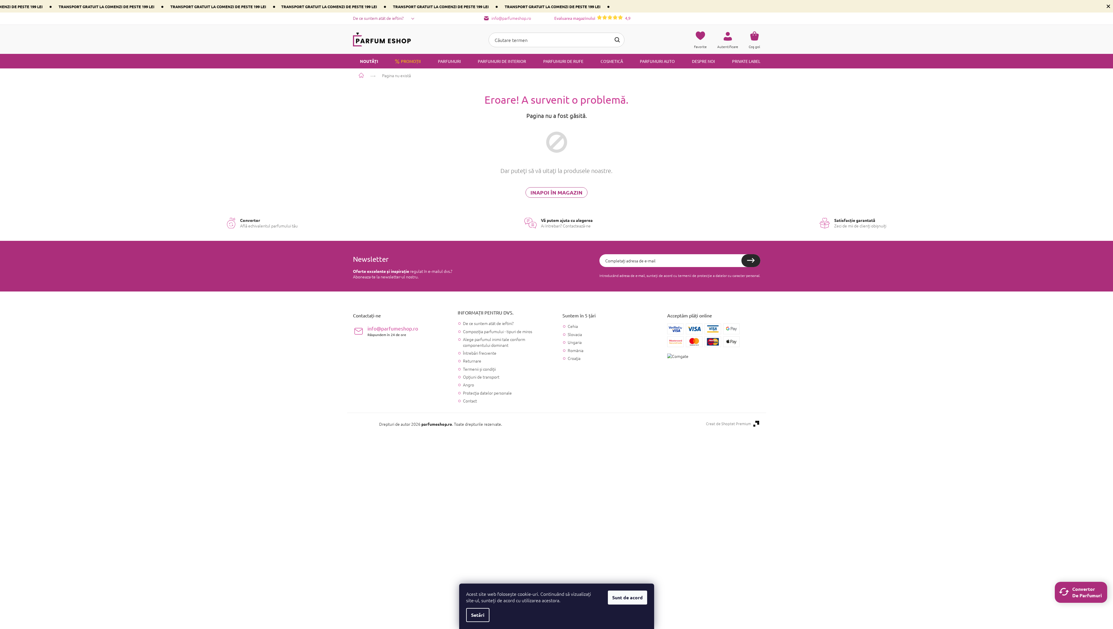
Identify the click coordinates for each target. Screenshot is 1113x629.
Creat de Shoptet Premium (728, 423)
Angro (468, 385)
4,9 (592, 18)
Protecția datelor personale (487, 393)
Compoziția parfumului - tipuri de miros (497, 331)
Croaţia (574, 358)
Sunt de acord (627, 597)
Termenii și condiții (479, 369)
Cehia (573, 326)
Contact (470, 401)
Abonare (750, 260)
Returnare (472, 361)
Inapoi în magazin (556, 192)
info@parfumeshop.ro (393, 331)
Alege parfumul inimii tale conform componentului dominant (494, 342)
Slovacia (575, 334)
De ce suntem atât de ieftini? (378, 18)
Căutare (617, 40)
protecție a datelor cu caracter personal (728, 275)
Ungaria (575, 342)
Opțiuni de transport (481, 377)
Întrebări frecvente (479, 353)
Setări (477, 615)
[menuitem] (365, 61)
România (575, 350)
